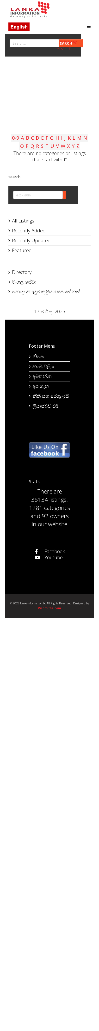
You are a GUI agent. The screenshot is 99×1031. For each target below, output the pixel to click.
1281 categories (49, 508)
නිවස (38, 356)
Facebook (54, 551)
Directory (21, 272)
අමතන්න (41, 376)
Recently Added (29, 230)
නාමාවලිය (43, 366)
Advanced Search (67, 45)
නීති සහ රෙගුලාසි (50, 396)
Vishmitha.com (49, 608)
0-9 (15, 138)
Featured (22, 250)
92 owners (55, 516)
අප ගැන (40, 386)
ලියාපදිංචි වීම (45, 406)
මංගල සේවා (24, 282)
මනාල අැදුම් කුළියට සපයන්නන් (46, 291)
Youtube (53, 557)
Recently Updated (31, 240)
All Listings (23, 220)
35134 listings (49, 499)
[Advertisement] (49, 100)
